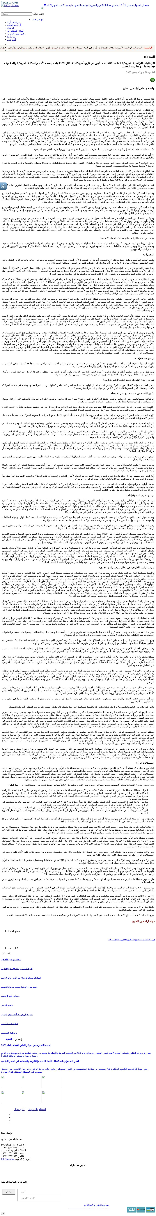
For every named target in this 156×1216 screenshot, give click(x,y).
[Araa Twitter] (11, 1117)
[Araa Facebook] (11, 1114)
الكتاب (49, 5)
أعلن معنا (112, 5)
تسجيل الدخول (141, 5)
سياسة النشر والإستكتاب (96, 1205)
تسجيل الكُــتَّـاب (125, 5)
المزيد (9, 1039)
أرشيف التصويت (80, 5)
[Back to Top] (3, 1213)
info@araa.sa (7, 1159)
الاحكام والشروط (97, 5)
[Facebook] (7, 44)
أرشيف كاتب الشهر (62, 5)
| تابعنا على (46, 1123)
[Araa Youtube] (8, 49)
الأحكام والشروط (37, 1109)
